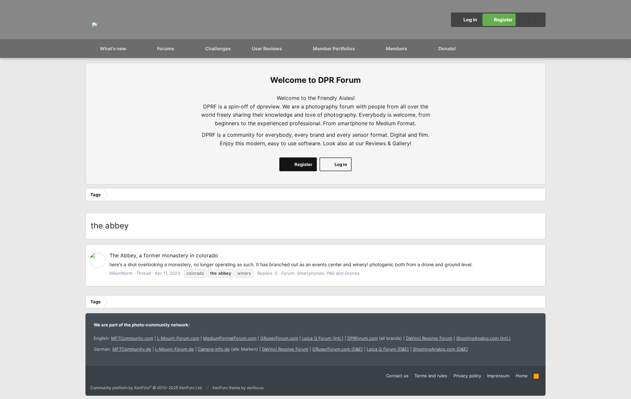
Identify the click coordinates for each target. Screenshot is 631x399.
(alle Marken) (228, 349)
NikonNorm (120, 273)
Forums (165, 48)
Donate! (447, 48)
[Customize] (524, 19)
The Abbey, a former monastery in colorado (163, 255)
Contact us (397, 375)
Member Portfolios (334, 48)
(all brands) (374, 338)
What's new (113, 48)
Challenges (218, 48)
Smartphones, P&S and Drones (328, 273)
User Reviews (267, 48)
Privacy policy (467, 375)
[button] (538, 19)
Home (522, 375)
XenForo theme (226, 387)
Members (396, 48)
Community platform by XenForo (146, 387)
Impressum (498, 375)
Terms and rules (430, 375)
